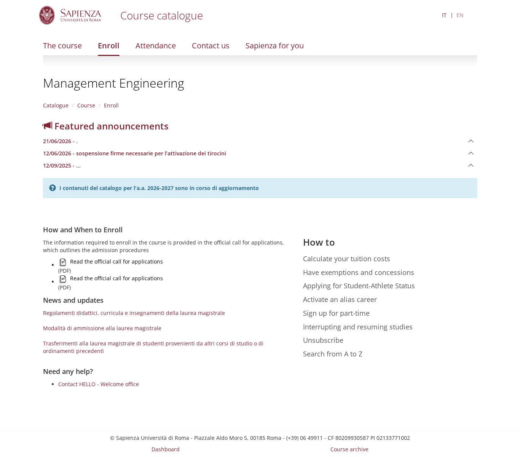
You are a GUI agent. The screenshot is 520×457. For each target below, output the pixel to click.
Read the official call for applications (116, 261)
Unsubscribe (323, 340)
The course (62, 45)
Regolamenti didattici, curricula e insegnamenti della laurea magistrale (134, 312)
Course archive (349, 449)
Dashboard (166, 449)
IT (444, 15)
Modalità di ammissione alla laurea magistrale (102, 328)
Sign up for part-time (336, 313)
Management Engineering (113, 83)
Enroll (109, 45)
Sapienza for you (275, 45)
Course (86, 105)
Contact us (211, 45)
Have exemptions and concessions (358, 272)
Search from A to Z (332, 353)
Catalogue (56, 105)
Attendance (156, 45)
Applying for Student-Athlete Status (359, 285)
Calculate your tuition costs (346, 258)
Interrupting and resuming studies (358, 326)
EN (460, 15)
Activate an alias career (340, 299)
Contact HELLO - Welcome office (98, 384)
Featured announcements (110, 126)
